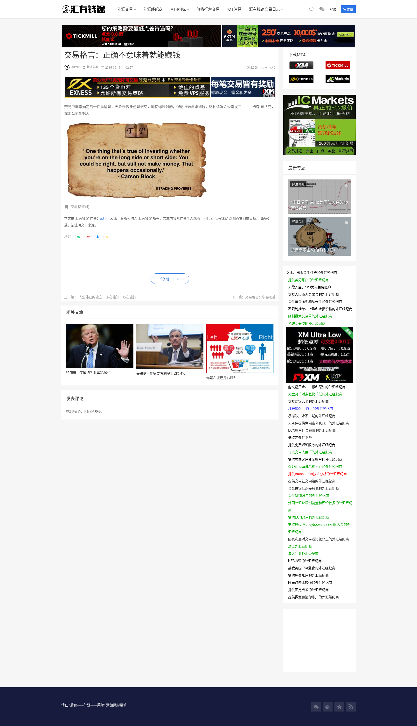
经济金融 (298, 184)
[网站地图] (351, 707)
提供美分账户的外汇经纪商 (308, 279)
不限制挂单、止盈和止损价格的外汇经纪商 (320, 308)
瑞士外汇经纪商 (300, 546)
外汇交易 (125, 9)
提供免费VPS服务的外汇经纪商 (311, 444)
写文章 (348, 9)
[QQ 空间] (339, 707)
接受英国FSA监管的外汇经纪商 (311, 567)
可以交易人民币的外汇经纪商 (310, 451)
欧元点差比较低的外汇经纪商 (310, 582)
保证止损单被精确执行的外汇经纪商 (315, 466)
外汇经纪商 (153, 9)
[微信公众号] (316, 707)
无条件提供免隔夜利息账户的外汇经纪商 (318, 422)
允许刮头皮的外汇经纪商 (306, 323)
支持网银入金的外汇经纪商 (308, 401)
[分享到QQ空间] (107, 236)
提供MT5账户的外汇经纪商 (308, 495)
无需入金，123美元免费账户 (309, 287)
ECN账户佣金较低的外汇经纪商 (312, 430)
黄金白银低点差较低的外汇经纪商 (313, 488)
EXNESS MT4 (301, 79)
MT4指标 (178, 9)
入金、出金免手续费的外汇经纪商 (311, 272)
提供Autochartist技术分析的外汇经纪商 (317, 473)
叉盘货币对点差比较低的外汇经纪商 (315, 393)
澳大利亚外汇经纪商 (303, 553)
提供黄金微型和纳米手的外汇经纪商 (315, 301)
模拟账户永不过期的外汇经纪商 (311, 415)
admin (75, 67)
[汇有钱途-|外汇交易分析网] (87, 9)
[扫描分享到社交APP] (78, 236)
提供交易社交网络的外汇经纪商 (311, 480)
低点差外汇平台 (300, 437)
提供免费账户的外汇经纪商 (308, 575)
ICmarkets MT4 (338, 79)
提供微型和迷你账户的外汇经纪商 (313, 596)
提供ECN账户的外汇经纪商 (308, 517)
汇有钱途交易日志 (264, 9)
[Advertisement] (152, 256)
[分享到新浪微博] (88, 236)
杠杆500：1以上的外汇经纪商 (310, 408)
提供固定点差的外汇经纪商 (308, 589)
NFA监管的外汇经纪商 (305, 560)
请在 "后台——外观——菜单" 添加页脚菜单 (93, 704)
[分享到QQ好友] (97, 236)
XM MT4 (301, 65)
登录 (333, 9)
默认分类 (92, 67)
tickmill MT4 (338, 65)
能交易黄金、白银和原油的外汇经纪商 (317, 386)
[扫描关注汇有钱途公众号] (322, 9)
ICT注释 (234, 9)
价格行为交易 (208, 9)
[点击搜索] (312, 9)
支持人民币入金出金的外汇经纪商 (313, 294)
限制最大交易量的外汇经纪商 (310, 315)
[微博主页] (328, 707)
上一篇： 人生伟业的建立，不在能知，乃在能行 (100, 296)
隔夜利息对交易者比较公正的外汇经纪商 (318, 538)
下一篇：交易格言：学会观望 (254, 296)
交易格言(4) (79, 206)
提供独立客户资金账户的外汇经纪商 (315, 459)
